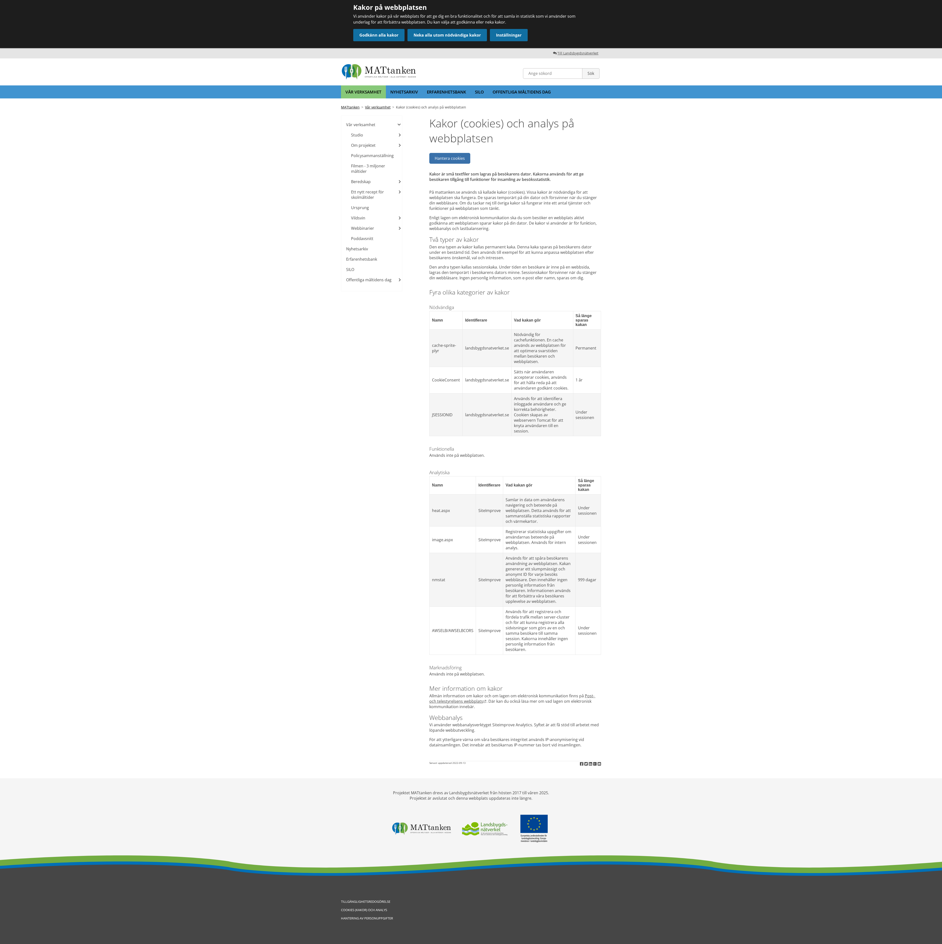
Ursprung (360, 207)
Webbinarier (362, 228)
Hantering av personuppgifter (367, 918)
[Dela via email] (599, 764)
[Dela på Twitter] (586, 764)
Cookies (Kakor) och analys (364, 910)
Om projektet (363, 145)
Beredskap (361, 181)
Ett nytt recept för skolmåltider (367, 194)
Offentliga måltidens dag (522, 92)
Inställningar (509, 35)
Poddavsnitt (362, 238)
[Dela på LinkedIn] (591, 764)
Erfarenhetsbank (446, 92)
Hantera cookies (450, 158)
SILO (479, 92)
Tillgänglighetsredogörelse (365, 901)
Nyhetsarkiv (404, 92)
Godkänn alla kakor (378, 35)
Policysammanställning (372, 155)
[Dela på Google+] (595, 764)
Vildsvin (358, 218)
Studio (357, 135)
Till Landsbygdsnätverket (577, 53)
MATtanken (350, 107)
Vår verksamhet (363, 92)
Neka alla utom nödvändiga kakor (447, 35)
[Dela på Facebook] (582, 764)
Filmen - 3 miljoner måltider (368, 168)
